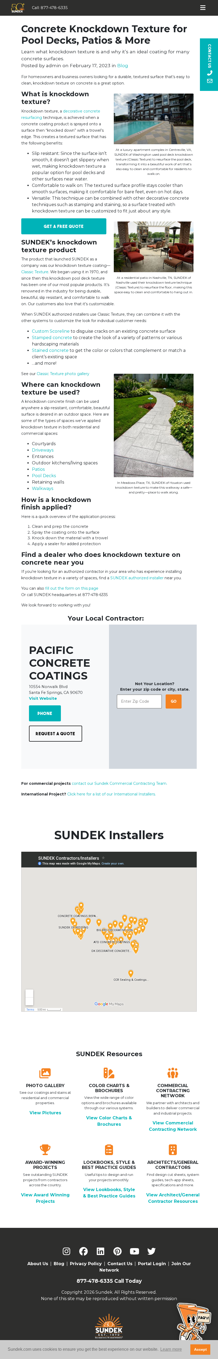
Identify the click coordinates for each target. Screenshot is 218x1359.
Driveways (42, 450)
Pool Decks (44, 475)
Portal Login (152, 1263)
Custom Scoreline (51, 331)
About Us (37, 1263)
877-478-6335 (54, 7)
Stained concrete (50, 350)
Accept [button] (200, 1349)
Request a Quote (55, 733)
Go (174, 701)
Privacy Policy (86, 1263)
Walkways (42, 488)
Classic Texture (34, 272)
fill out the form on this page (71, 588)
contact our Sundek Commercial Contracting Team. (119, 783)
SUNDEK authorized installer (137, 578)
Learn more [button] (171, 1349)
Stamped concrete (52, 337)
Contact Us (119, 1263)
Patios (38, 469)
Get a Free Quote (64, 226)
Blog (122, 65)
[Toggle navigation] (203, 7)
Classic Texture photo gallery (63, 373)
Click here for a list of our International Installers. (111, 794)
